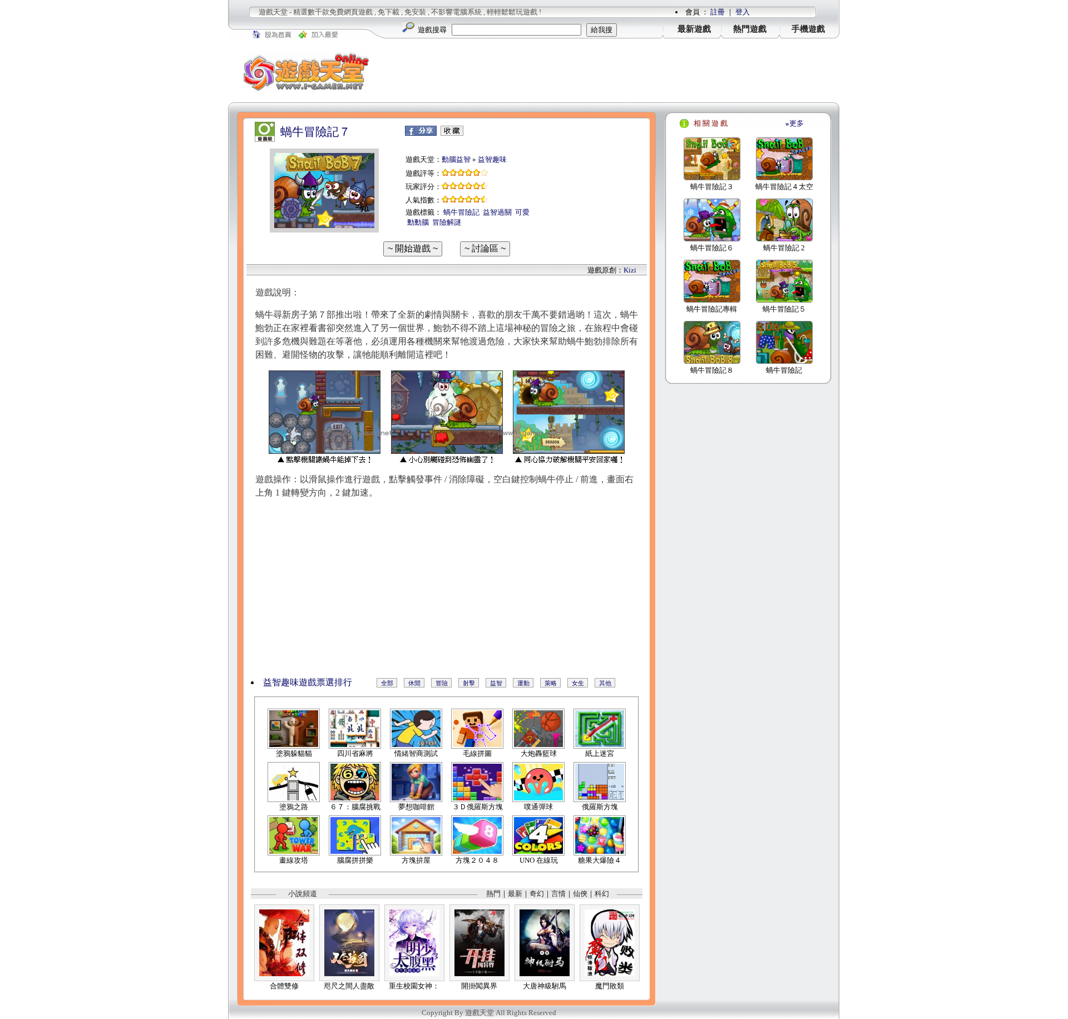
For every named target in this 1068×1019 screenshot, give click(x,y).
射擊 (469, 683)
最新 (515, 893)
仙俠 (580, 893)
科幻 (602, 893)
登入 (742, 12)
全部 (387, 683)
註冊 (717, 12)
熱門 (493, 893)
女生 (578, 683)
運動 (523, 683)
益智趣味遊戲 (290, 682)
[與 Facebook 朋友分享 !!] (421, 133)
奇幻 (537, 893)
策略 (550, 683)
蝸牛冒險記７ (315, 131)
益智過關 (497, 212)
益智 (496, 683)
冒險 (441, 683)
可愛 (522, 212)
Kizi (630, 270)
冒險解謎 (446, 222)
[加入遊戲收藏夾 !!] (452, 133)
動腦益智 (456, 159)
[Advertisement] (611, 72)
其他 (605, 683)
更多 (794, 123)
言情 (558, 893)
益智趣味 (492, 159)
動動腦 (418, 222)
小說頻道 (302, 893)
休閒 (414, 683)
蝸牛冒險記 (461, 212)
